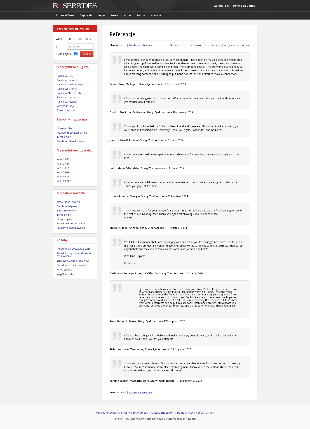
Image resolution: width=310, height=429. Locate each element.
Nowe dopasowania (68, 202)
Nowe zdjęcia (64, 219)
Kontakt (156, 15)
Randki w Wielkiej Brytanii (71, 84)
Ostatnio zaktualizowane (71, 141)
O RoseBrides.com (162, 412)
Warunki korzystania (107, 412)
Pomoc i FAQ (185, 412)
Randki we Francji (67, 88)
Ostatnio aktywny (67, 206)
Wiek (59, 39)
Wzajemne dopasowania (71, 223)
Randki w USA (65, 76)
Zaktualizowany (66, 210)
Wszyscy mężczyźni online (72, 132)
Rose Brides (75, 6)
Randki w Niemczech (69, 93)
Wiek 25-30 (63, 163)
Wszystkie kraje (66, 106)
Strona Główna (65, 15)
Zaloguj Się (221, 5)
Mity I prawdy (64, 269)
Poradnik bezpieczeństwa (71, 265)
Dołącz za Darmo (244, 5)
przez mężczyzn (191, 45)
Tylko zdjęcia (64, 54)
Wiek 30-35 (63, 168)
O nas (127, 15)
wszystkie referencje (237, 45)
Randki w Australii (67, 101)
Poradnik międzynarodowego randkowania (74, 255)
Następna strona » (140, 45)
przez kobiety (212, 45)
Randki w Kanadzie (67, 80)
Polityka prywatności (135, 412)
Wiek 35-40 (63, 172)
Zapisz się (86, 15)
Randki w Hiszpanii (67, 97)
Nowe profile (64, 128)
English (191, 419)
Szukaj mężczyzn (66, 110)
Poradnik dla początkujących (73, 248)
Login (101, 15)
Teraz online (64, 137)
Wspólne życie (65, 274)
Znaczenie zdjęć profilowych (73, 260)
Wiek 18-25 (63, 159)
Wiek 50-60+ (64, 180)
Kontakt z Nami (205, 412)
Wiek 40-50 (63, 176)
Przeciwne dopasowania (71, 227)
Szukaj (114, 15)
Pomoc (141, 15)
